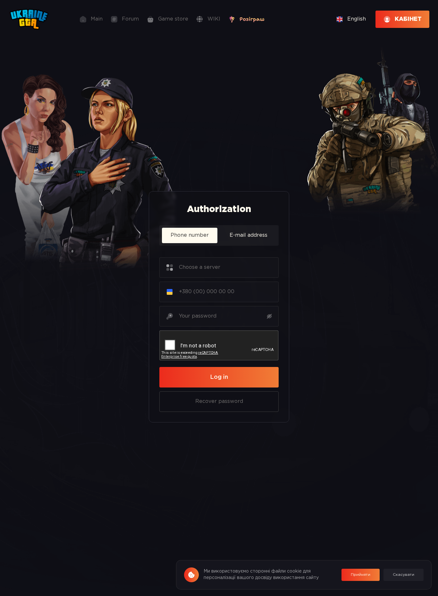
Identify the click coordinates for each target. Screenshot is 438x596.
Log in (219, 377)
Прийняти (360, 574)
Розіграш (252, 19)
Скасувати (403, 574)
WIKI (213, 19)
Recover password (219, 401)
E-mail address (248, 235)
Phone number (190, 235)
